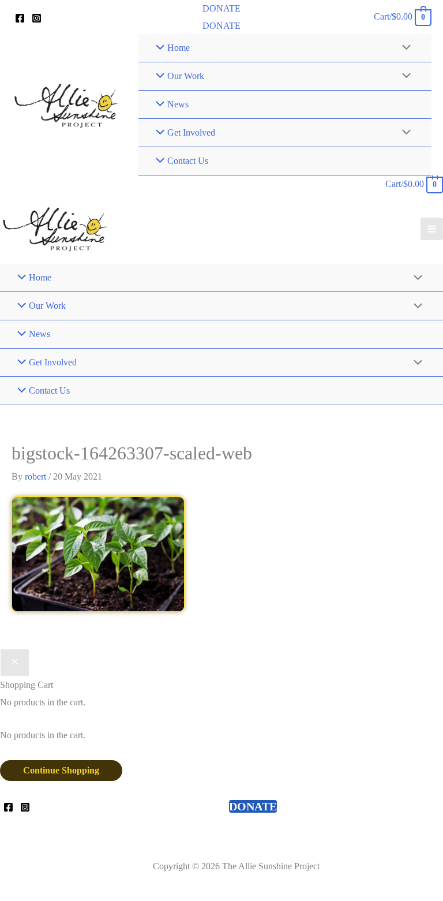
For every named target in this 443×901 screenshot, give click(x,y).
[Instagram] (37, 18)
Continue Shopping (61, 770)
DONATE (221, 26)
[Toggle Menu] (404, 47)
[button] (221, 8)
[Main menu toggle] (432, 229)
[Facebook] (20, 18)
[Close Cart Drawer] (14, 662)
